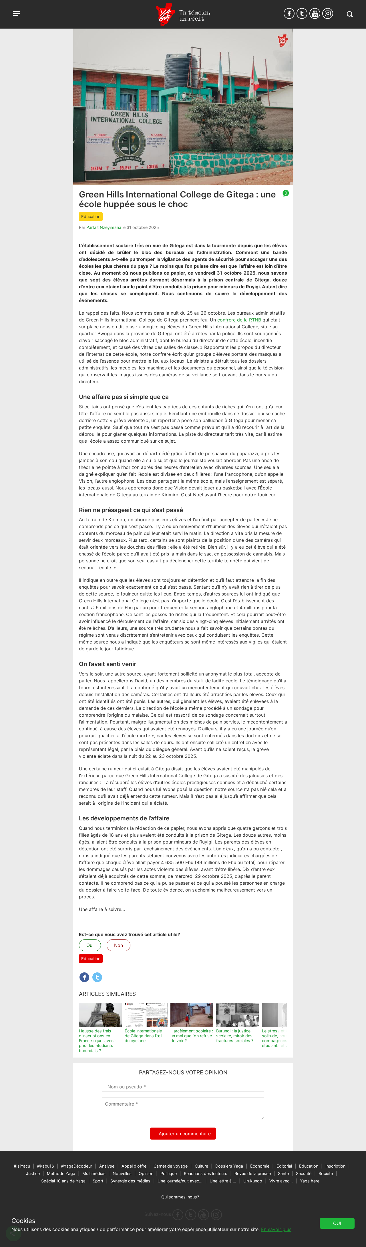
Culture (201, 1166)
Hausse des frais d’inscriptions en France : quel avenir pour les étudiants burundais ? (97, 1040)
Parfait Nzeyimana (103, 227)
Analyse (106, 1166)
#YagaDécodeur (76, 1166)
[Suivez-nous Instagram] (327, 13)
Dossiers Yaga (229, 1166)
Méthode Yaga (61, 1173)
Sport (98, 1180)
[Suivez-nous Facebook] (289, 13)
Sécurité (303, 1173)
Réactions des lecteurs (205, 1173)
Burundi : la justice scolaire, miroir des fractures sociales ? (234, 1035)
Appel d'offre (134, 1166)
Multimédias (94, 1173)
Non (118, 945)
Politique (168, 1173)
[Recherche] (350, 14)
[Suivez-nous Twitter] (302, 13)
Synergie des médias (130, 1180)
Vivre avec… (281, 1180)
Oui (90, 945)
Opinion (146, 1173)
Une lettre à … (223, 1180)
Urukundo (252, 1180)
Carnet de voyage (171, 1166)
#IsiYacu (22, 1166)
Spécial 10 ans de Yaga (63, 1180)
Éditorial (284, 1166)
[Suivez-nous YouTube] (314, 13)
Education (90, 216)
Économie (259, 1166)
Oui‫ (337, 1223)
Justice (33, 1173)
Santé (283, 1173)
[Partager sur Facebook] (84, 977)
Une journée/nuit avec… (180, 1180)
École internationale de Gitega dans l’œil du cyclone (143, 1035)
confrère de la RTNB (239, 320)
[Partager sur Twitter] (97, 977)
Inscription (335, 1166)
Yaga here (309, 1180)
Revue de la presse (252, 1173)
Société (326, 1173)
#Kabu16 (45, 1166)
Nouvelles (122, 1173)
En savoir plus (276, 1229)
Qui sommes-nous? (180, 1196)
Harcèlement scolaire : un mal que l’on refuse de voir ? (191, 1035)
